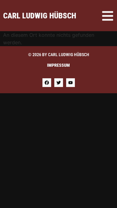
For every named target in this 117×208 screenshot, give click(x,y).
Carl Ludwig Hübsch (39, 15)
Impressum (58, 65)
